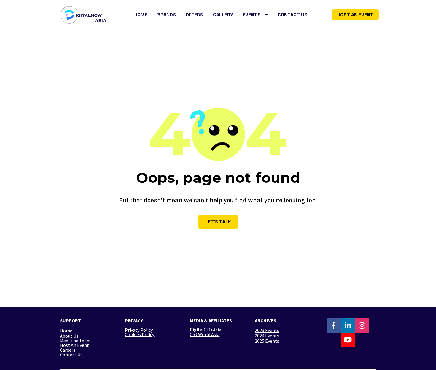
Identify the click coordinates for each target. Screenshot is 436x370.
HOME (140, 15)
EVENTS (252, 15)
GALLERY (223, 15)
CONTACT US (293, 15)
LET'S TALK (218, 222)
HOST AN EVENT (355, 15)
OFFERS (194, 15)
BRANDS (166, 15)
